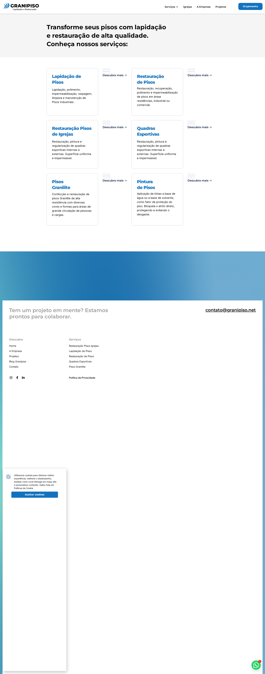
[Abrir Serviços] (177, 7)
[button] (115, 75)
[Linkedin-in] (23, 378)
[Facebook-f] (17, 378)
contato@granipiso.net (230, 310)
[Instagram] (11, 378)
